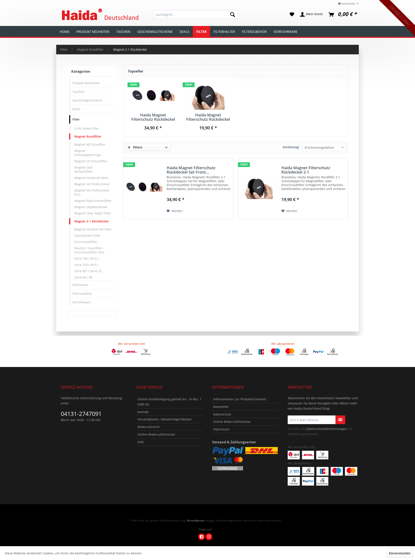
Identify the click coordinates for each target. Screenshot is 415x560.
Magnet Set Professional (91, 184)
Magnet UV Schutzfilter (90, 161)
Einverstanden (399, 553)
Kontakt (142, 412)
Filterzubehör (82, 293)
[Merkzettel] (291, 14)
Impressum (221, 429)
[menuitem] (195, 14)
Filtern (137, 147)
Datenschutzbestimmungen (326, 429)
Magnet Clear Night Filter (92, 213)
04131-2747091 (81, 414)
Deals (76, 109)
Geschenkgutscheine (87, 100)
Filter (76, 119)
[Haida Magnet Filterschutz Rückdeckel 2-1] (208, 95)
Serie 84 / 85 (83, 277)
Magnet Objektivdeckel (90, 207)
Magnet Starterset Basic (91, 178)
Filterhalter (80, 285)
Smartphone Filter (87, 235)
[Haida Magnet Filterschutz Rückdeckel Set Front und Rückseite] (153, 95)
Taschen (78, 92)
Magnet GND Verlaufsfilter (83, 169)
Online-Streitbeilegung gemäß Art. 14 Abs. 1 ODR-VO (169, 401)
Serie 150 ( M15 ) (86, 265)
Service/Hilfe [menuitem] (348, 3)
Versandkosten (196, 520)
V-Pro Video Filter (86, 128)
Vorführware (81, 302)
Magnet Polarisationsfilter (93, 201)
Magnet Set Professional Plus (91, 192)
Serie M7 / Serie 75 (88, 271)
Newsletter (221, 407)
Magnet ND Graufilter (89, 144)
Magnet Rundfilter (87, 136)
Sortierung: (291, 147)
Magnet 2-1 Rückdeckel (91, 221)
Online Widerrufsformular (156, 434)
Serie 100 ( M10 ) (86, 258)
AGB (140, 442)
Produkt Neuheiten (86, 83)
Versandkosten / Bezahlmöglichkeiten (164, 419)
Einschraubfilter (85, 242)
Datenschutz (222, 414)
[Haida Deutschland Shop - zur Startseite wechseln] (99, 14)
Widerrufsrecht (148, 427)
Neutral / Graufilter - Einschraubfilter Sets (89, 250)
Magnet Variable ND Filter (93, 229)
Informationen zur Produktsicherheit (239, 399)
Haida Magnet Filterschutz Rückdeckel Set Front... (153, 117)
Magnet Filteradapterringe (87, 153)
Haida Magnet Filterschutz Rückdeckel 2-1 (208, 117)
